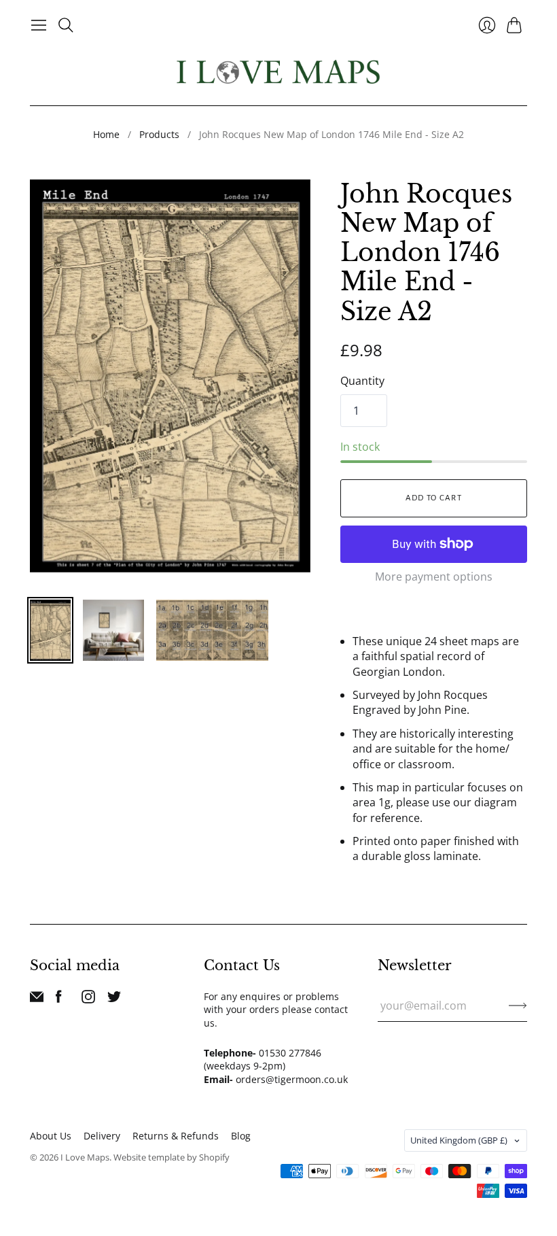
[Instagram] (88, 999)
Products (159, 134)
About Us (50, 1135)
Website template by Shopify (171, 1157)
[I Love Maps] (278, 72)
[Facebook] (59, 999)
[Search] (66, 25)
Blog (241, 1135)
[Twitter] (114, 999)
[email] (36, 999)
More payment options (433, 576)
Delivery (102, 1135)
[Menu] (38, 25)
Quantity (362, 380)
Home (106, 134)
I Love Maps (84, 1157)
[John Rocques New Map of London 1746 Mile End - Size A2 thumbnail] (50, 630)
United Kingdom (458, 1140)
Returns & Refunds (175, 1135)
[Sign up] (518, 1005)
